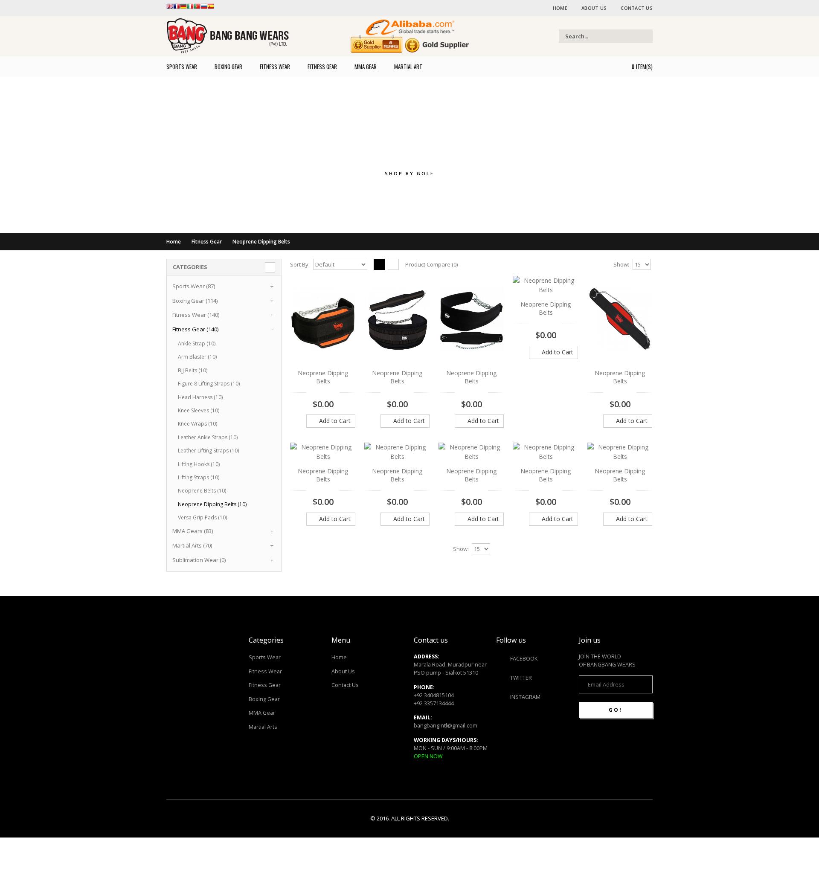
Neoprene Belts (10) (202, 490)
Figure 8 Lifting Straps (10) (209, 383)
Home (560, 8)
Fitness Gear (207, 241)
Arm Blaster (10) (197, 356)
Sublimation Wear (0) (199, 560)
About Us (594, 8)
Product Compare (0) (431, 264)
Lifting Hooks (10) (199, 464)
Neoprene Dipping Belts (261, 241)
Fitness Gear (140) (195, 329)
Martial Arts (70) (192, 545)
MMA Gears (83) (192, 531)
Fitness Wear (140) (195, 315)
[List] (393, 264)
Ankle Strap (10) (196, 343)
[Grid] (379, 264)
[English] (169, 8)
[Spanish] (210, 8)
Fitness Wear (265, 671)
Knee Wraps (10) (197, 423)
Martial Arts (263, 726)
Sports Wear (265, 657)
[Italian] (190, 8)
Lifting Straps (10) (198, 477)
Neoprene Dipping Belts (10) (212, 504)
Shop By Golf (409, 173)
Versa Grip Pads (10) (202, 517)
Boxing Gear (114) (195, 300)
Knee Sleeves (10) (198, 410)
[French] (176, 8)
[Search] (645, 36)
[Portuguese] (197, 8)
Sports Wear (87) (193, 286)
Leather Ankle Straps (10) (208, 437)
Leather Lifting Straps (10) (208, 450)
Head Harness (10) (200, 397)
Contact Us (637, 8)
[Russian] (203, 8)
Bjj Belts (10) (192, 370)
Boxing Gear (264, 699)
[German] (183, 8)
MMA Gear (262, 712)
